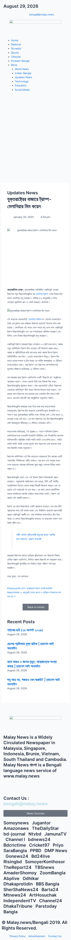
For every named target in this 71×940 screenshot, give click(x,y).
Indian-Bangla (23, 73)
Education (21, 85)
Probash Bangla (20, 60)
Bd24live (41, 856)
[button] (35, 813)
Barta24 (50, 889)
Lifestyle (16, 56)
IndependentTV (20, 900)
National (16, 44)
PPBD (36, 850)
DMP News (55, 850)
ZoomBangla (53, 872)
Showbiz (16, 48)
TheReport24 (18, 867)
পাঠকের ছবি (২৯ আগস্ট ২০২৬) (25, 630)
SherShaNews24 (21, 889)
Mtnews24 (15, 895)
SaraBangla (15, 850)
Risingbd (13, 861)
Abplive (12, 878)
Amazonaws (16, 828)
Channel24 (51, 900)
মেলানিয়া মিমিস (34, 319)
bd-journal (14, 834)
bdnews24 (40, 839)
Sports (15, 52)
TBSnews (45, 867)
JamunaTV (55, 834)
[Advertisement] (35, 136)
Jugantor (42, 822)
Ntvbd (35, 834)
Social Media (22, 89)
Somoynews (16, 822)
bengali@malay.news (25, 803)
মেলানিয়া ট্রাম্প (42, 294)
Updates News (23, 77)
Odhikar (31, 878)
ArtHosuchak (43, 895)
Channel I (16, 839)
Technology (22, 81)
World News (22, 69)
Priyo (58, 845)
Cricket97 (40, 845)
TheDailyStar (46, 828)
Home (14, 40)
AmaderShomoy (20, 872)
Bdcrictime (15, 845)
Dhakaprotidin (18, 883)
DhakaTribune (18, 906)
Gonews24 (17, 856)
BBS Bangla (48, 883)
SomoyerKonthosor (45, 861)
